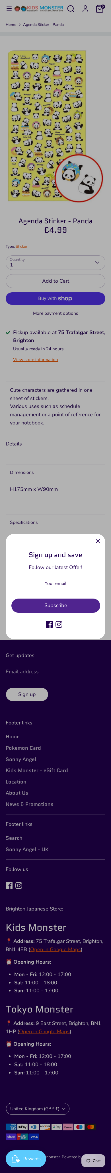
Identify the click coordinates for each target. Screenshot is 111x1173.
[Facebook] (49, 624)
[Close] (98, 541)
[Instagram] (59, 624)
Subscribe (55, 605)
